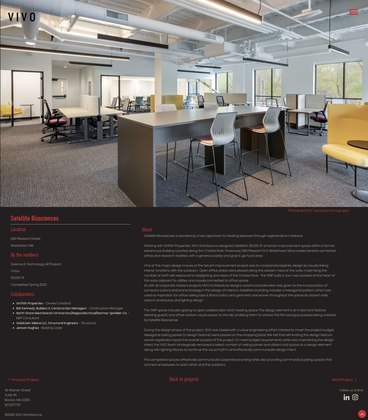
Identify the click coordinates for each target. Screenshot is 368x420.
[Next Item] (359, 103)
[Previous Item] (9, 103)
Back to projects (184, 379)
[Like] (362, 414)
